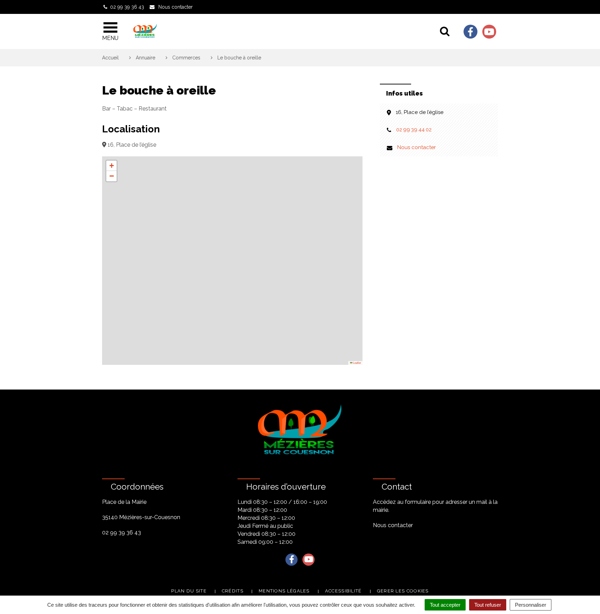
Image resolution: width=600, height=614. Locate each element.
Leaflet (356, 363)
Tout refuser (487, 605)
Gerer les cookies (403, 590)
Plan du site (189, 590)
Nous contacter (416, 147)
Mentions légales (284, 590)
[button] (111, 166)
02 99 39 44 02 (414, 129)
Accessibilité (343, 590)
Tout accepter (445, 605)
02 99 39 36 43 (121, 532)
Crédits (232, 590)
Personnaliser (530, 605)
